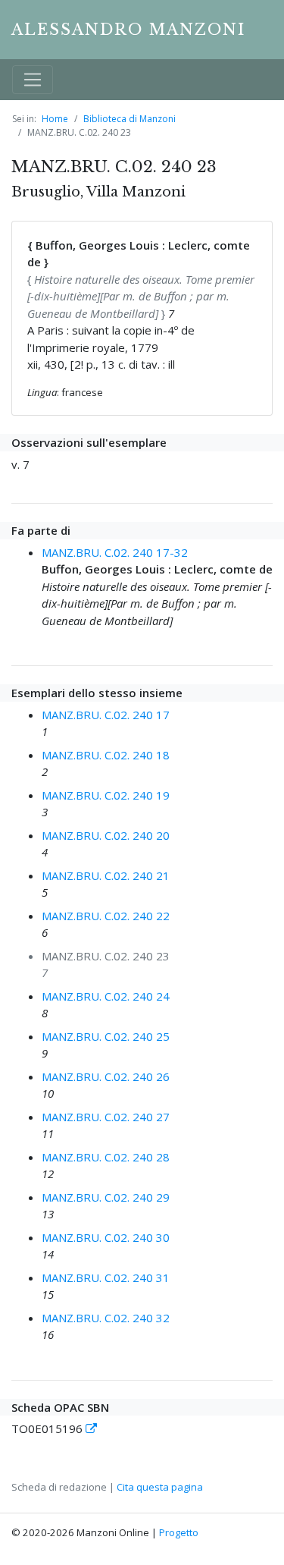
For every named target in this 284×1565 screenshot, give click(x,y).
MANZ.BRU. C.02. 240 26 (106, 1076)
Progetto (178, 1532)
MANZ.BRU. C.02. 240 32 (106, 1317)
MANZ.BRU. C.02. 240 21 (106, 875)
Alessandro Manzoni (128, 29)
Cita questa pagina (160, 1487)
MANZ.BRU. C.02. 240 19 (106, 795)
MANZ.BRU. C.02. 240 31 (106, 1277)
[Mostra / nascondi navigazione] (32, 79)
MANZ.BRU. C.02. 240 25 (106, 1036)
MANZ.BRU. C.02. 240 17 (106, 714)
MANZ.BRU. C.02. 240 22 (106, 915)
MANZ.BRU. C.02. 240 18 (106, 754)
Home (55, 118)
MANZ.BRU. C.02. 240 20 (106, 835)
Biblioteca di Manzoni (129, 118)
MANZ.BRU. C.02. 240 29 (106, 1197)
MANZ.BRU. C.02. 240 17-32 (115, 552)
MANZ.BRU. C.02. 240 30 (106, 1237)
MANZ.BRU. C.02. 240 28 (106, 1156)
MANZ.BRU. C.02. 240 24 (106, 996)
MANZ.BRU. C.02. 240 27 (106, 1116)
